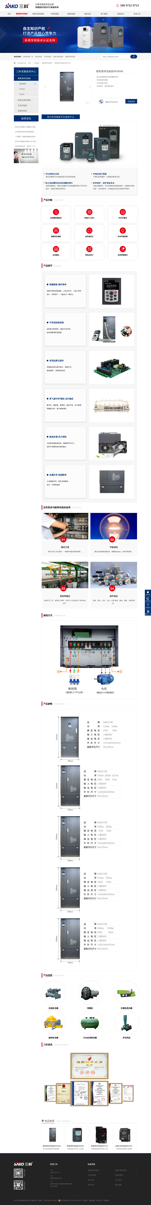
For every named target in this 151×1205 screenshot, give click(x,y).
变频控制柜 (71, 14)
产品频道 (36, 63)
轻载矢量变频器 (38, 14)
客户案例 (104, 14)
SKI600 (22, 89)
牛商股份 (106, 1200)
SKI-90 (21, 94)
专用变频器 (55, 14)
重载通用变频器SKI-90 (99, 1146)
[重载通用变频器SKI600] (77, 1134)
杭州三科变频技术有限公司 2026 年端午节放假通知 (31, 136)
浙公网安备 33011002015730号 (71, 1200)
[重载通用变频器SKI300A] (53, 1134)
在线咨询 (131, 101)
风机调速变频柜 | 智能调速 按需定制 (26, 145)
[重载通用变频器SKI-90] (101, 1134)
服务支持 (87, 14)
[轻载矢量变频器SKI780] (125, 1134)
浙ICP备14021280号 (50, 1200)
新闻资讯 (120, 14)
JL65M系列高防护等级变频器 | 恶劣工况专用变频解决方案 (33, 126)
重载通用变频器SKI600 (75, 1146)
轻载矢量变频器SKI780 (123, 1146)
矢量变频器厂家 (28, 56)
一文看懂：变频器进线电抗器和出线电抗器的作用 (31, 131)
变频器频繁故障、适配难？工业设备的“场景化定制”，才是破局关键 (36, 140)
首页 (9, 14)
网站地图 (118, 1184)
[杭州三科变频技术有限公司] (17, 7)
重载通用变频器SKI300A (62, 63)
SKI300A (22, 84)
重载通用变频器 (22, 14)
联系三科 (137, 14)
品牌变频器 (38, 56)
